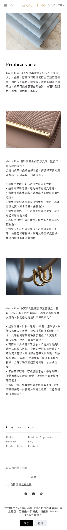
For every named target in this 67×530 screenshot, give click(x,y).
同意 (26, 523)
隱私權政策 (25, 484)
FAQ (31, 441)
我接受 (21, 484)
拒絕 (40, 523)
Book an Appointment (42, 437)
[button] (61, 5)
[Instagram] (33, 493)
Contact (33, 445)
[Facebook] (25, 493)
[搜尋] (12, 5)
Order (10, 437)
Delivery (11, 441)
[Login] (54, 5)
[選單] (5, 5)
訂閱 (33, 476)
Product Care (14, 445)
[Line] (41, 493)
